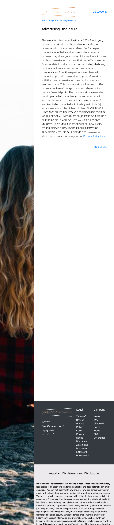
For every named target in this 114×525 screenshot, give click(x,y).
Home (44, 20)
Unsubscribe (82, 455)
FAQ (96, 434)
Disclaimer (81, 441)
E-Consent (81, 452)
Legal (51, 20)
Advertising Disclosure (67, 20)
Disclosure (100, 11)
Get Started (99, 437)
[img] (43, 434)
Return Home (100, 147)
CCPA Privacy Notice (80, 434)
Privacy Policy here (94, 136)
